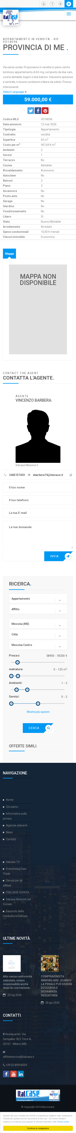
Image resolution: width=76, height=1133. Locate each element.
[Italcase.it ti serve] (11, 15)
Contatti (11, 839)
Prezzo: (14, 655)
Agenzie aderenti (16, 825)
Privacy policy (63, 1121)
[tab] (9, 254)
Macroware (48, 1106)
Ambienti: (15, 683)
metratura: (16, 669)
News (9, 832)
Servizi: (14, 696)
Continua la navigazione (38, 1128)
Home (9, 799)
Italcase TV (13, 861)
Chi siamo (12, 806)
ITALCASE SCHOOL (18, 892)
